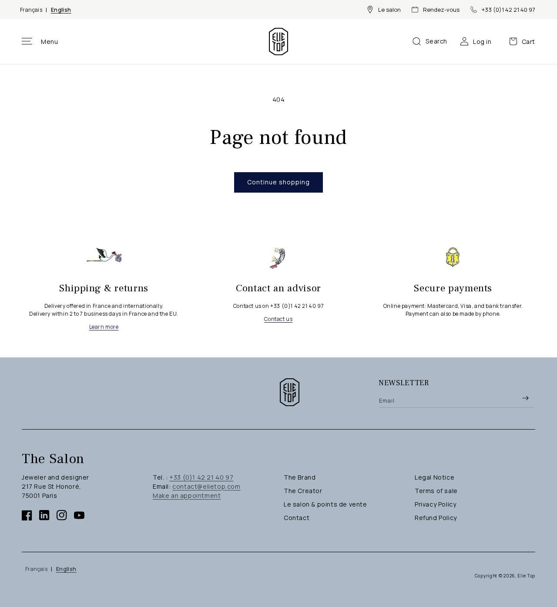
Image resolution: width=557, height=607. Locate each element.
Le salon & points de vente (325, 504)
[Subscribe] (525, 397)
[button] (40, 41)
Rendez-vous (441, 9)
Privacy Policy (435, 504)
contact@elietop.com (206, 486)
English (61, 9)
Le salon (389, 9)
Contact (296, 518)
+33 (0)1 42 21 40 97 (508, 9)
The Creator (303, 491)
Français (31, 9)
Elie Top (526, 576)
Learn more (104, 326)
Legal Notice (434, 477)
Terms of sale (436, 491)
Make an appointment (187, 495)
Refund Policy (436, 518)
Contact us (278, 319)
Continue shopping (278, 182)
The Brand (299, 477)
